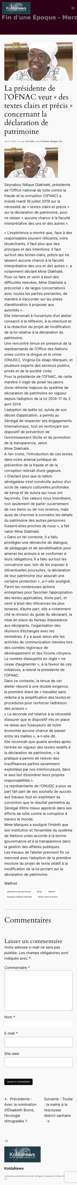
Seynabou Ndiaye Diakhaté (19, 897)
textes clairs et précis (48, 897)
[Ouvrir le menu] (73, 8)
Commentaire (17, 967)
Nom (9, 1017)
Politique (45, 141)
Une (60, 141)
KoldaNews (14, 1168)
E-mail (11, 1033)
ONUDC (51, 891)
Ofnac (39, 891)
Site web (11, 1054)
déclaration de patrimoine (19, 891)
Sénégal (53, 141)
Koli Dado (30, 141)
